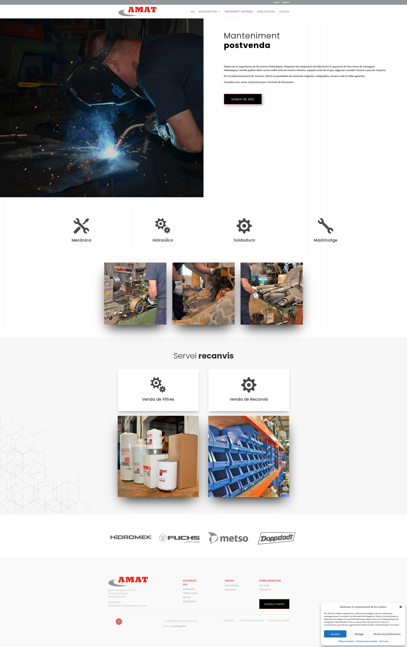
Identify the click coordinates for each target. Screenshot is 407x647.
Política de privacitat (251, 620)
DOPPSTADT (189, 601)
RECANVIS (230, 589)
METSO (186, 597)
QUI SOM (264, 585)
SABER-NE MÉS (242, 99)
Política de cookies (278, 620)
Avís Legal (383, 641)
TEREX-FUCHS (190, 593)
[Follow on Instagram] (119, 621)
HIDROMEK (189, 589)
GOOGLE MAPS (274, 604)
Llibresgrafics (179, 626)
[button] (400, 607)
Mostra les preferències (387, 634)
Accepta (335, 634)
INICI (192, 11)
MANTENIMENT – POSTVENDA (239, 11)
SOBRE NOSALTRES (266, 11)
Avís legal (229, 620)
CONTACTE (284, 11)
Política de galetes (346, 641)
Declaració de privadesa (367, 641)
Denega (359, 634)
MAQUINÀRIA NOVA (208, 11)
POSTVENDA (231, 585)
